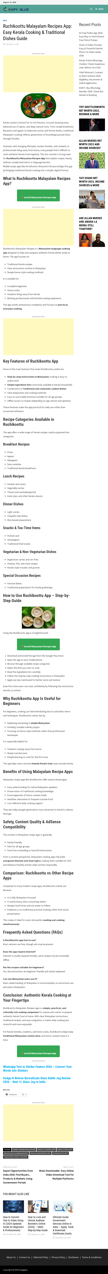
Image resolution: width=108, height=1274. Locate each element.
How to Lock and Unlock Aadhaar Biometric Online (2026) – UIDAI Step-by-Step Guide (38, 1224)
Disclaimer (73, 1257)
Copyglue (23, 1269)
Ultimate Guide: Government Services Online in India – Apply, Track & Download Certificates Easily (63, 1225)
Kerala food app (65, 1149)
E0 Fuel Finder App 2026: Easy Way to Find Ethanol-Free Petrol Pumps (92, 36)
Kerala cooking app (46, 1149)
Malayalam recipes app (40, 1153)
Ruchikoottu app (60, 1153)
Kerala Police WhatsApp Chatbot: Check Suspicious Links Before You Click (92, 64)
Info (5, 20)
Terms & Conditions (92, 1257)
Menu (101, 9)
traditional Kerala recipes (15, 1157)
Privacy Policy (58, 1257)
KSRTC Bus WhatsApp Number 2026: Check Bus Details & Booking (91, 91)
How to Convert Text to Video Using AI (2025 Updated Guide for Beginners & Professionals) (13, 1224)
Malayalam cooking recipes (16, 1153)
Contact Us (24, 1257)
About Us (11, 1257)
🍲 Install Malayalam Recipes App (38, 197)
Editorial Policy (40, 1257)
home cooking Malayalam (24, 1149)
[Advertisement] (38, 73)
